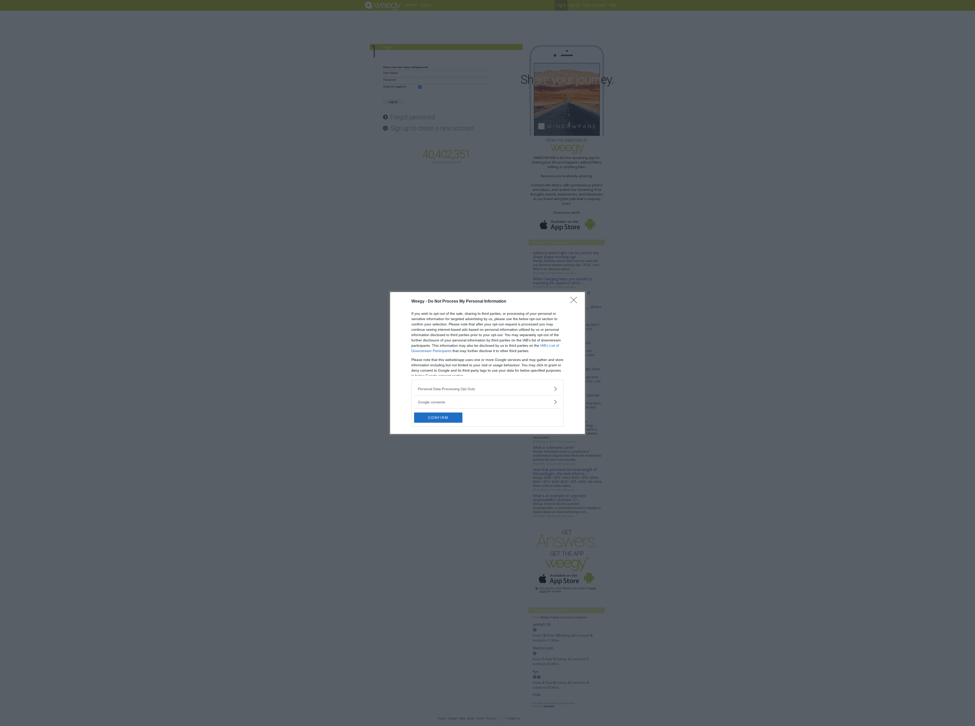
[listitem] (487, 388)
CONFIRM (438, 418)
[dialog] (487, 363)
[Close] (575, 301)
